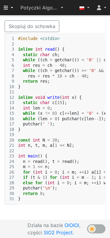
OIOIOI (71, 225)
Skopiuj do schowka (32, 26)
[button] (42, 7)
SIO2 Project (58, 232)
